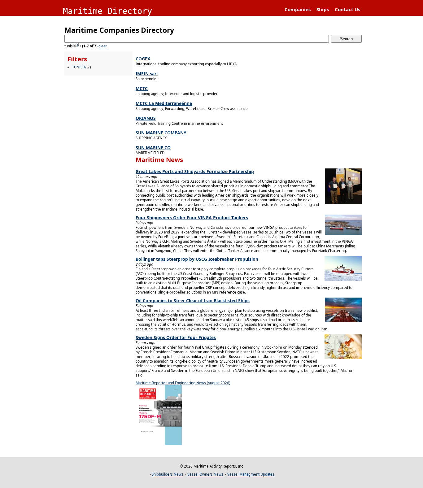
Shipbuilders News (167, 474)
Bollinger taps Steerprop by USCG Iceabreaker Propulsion (197, 259)
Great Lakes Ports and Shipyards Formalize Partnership (195, 171)
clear (102, 46)
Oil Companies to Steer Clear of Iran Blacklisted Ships (193, 300)
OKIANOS (146, 118)
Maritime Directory (107, 11)
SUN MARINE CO (153, 147)
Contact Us (347, 9)
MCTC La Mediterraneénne (164, 103)
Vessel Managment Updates (250, 474)
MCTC (142, 88)
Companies (298, 9)
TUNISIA (79, 67)
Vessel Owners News (205, 474)
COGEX (143, 59)
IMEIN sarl (147, 73)
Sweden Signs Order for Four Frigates (176, 337)
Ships (322, 9)
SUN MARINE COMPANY (161, 133)
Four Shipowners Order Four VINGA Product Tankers (192, 217)
